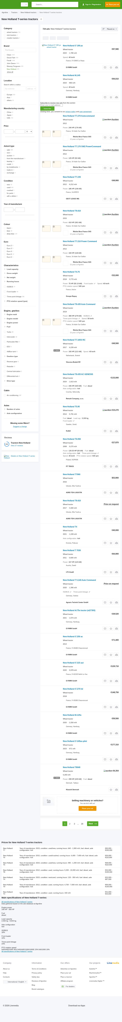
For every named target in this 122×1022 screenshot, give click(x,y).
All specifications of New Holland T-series (17, 902)
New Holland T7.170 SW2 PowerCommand (82, 146)
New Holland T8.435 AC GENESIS (78, 374)
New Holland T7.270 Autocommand (79, 116)
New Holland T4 (70, 527)
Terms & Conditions (39, 969)
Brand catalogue (38, 989)
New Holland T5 (8, 864)
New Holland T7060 (71, 474)
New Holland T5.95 (71, 407)
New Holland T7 (8, 849)
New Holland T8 (8, 871)
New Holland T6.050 (72, 439)
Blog (33, 985)
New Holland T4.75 (71, 272)
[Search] (33, 4)
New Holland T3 (8, 893)
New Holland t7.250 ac (73, 637)
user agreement (85, 112)
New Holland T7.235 (72, 177)
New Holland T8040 (71, 767)
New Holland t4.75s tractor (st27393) (79, 610)
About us (6, 969)
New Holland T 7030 (72, 550)
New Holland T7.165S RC (74, 340)
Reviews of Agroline (39, 981)
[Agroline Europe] (10, 4)
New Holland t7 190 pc (73, 46)
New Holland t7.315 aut (73, 663)
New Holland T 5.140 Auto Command (79, 580)
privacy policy (71, 112)
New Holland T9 (8, 886)
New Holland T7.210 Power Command (80, 241)
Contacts (6, 977)
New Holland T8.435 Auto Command (79, 304)
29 (82, 824)
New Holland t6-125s (72, 715)
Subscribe (47, 109)
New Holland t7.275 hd (73, 689)
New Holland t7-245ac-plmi (75, 741)
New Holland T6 (8, 856)
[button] (111, 67)
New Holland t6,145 (71, 75)
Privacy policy (37, 973)
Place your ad (87, 808)
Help (4, 973)
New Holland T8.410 (72, 211)
